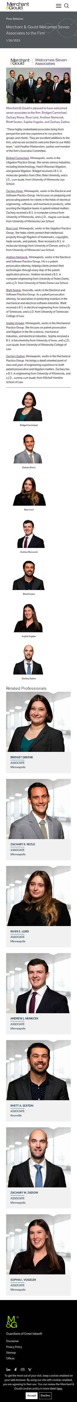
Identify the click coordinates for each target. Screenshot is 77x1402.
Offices (10, 1358)
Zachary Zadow (15, 356)
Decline (45, 1395)
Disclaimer (12, 1341)
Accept (31, 1395)
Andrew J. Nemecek (24, 1018)
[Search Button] (67, 5)
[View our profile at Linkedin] (8, 1370)
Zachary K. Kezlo (22, 844)
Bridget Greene (21, 757)
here (59, 1388)
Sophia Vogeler (15, 323)
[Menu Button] (58, 5)
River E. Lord (19, 931)
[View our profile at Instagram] (23, 1370)
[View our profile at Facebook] (15, 1370)
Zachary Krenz (14, 191)
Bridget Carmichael (17, 158)
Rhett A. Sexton (21, 1105)
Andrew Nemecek (17, 257)
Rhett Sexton (13, 290)
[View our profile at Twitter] (30, 1370)
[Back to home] (17, 5)
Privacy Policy (14, 1347)
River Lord (12, 228)
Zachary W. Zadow (24, 1192)
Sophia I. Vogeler (23, 1279)
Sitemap (11, 1352)
